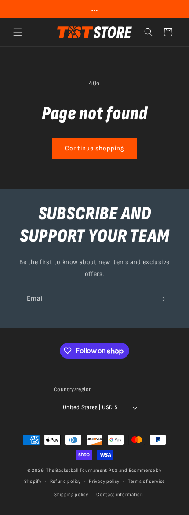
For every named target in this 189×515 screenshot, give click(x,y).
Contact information (119, 494)
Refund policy (65, 481)
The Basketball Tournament (77, 470)
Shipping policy (71, 494)
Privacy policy (104, 481)
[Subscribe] (161, 299)
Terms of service (146, 481)
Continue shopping (94, 148)
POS (113, 470)
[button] (17, 32)
